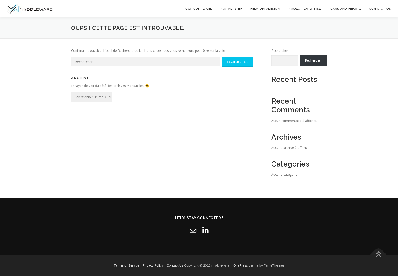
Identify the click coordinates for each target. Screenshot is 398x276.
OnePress (240, 265)
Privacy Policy (153, 265)
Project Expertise (304, 8)
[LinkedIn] (205, 230)
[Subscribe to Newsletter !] (193, 230)
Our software (198, 8)
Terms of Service (126, 265)
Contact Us (380, 8)
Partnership (231, 8)
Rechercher (279, 50)
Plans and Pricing (345, 8)
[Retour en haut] (378, 254)
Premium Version (265, 8)
